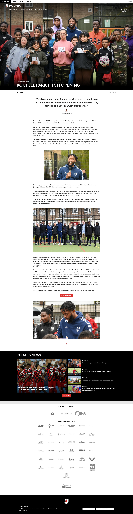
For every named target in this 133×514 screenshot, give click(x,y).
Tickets (14, 1)
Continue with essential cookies (105, 509)
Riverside (42, 10)
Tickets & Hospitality (26, 9)
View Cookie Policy (23, 510)
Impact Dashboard (66, 295)
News (10, 9)
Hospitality (29, 1)
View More (67, 396)
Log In (130, 1)
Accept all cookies (89, 509)
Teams (35, 9)
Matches (15, 9)
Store (21, 1)
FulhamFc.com (5, 1)
